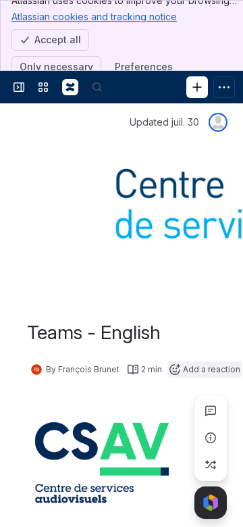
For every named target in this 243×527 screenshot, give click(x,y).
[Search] (97, 87)
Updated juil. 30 (164, 122)
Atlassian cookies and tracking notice (94, 16)
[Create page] (210, 465)
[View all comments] (210, 411)
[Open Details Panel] (210, 438)
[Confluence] (70, 87)
